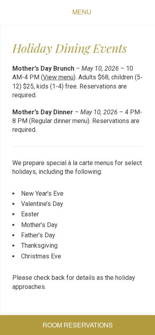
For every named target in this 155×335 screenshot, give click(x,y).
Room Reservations (78, 324)
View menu (58, 77)
